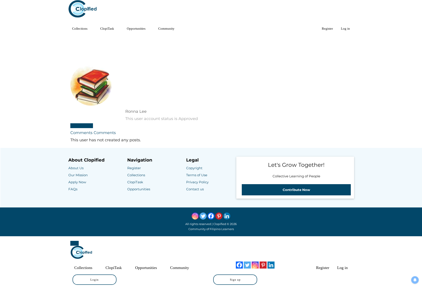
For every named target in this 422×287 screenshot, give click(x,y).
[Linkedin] (226, 216)
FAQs (72, 189)
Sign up (235, 279)
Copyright (194, 168)
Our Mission (78, 175)
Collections (79, 28)
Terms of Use (196, 175)
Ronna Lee (136, 111)
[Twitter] (203, 216)
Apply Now (77, 182)
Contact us (195, 189)
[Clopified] (82, 10)
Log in (345, 28)
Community (166, 28)
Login (94, 279)
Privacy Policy (197, 182)
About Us (76, 168)
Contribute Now (296, 190)
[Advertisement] (211, 47)
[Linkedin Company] (271, 265)
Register (327, 28)
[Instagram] (195, 216)
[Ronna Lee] (91, 104)
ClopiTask (107, 28)
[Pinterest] (218, 216)
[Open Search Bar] (312, 28)
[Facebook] (211, 216)
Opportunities (136, 28)
